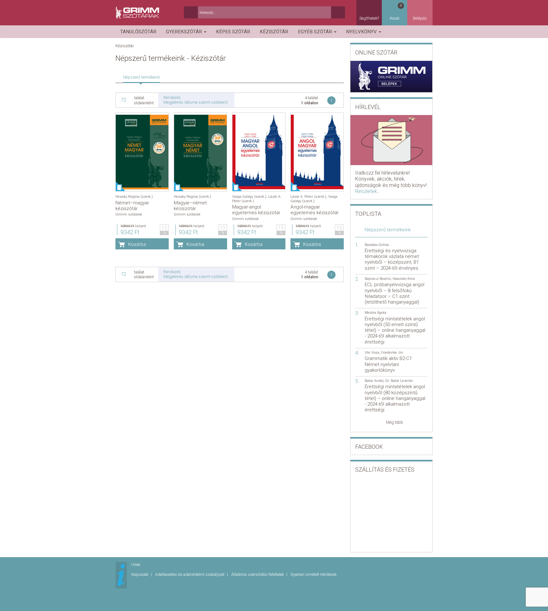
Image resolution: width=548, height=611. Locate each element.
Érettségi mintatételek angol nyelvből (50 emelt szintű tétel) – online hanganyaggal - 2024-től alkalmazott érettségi (395, 330)
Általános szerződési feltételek (258, 574)
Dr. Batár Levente (399, 381)
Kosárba (137, 244)
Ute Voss (372, 353)
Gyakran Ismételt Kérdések (313, 574)
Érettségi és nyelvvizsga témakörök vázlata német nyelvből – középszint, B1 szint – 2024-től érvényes (392, 259)
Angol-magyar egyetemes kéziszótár (314, 209)
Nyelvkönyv (362, 32)
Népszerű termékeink (141, 77)
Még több (394, 422)
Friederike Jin (392, 353)
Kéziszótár (274, 32)
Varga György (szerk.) (249, 197)
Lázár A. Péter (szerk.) (308, 197)
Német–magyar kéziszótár (132, 205)
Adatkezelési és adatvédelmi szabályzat (190, 574)
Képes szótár (233, 32)
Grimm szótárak (128, 214)
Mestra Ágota (375, 313)
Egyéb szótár (315, 32)
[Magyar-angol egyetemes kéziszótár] (258, 152)
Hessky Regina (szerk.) (134, 197)
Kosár (396, 12)
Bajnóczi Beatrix (378, 279)
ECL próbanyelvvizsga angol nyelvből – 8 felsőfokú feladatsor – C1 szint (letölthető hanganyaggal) (394, 293)
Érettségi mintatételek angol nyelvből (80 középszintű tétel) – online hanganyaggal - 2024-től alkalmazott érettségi (395, 398)
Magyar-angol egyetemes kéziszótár (256, 209)
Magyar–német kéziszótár (190, 205)
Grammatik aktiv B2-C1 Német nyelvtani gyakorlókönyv (388, 364)
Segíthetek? (369, 18)
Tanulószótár (138, 32)
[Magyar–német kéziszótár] (200, 152)
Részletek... (368, 191)
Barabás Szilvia (377, 245)
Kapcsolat (140, 574)
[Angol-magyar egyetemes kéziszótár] (317, 152)
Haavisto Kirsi (404, 279)
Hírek (135, 564)
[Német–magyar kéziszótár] (142, 152)
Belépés (420, 18)
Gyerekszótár (184, 32)
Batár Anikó (374, 381)
